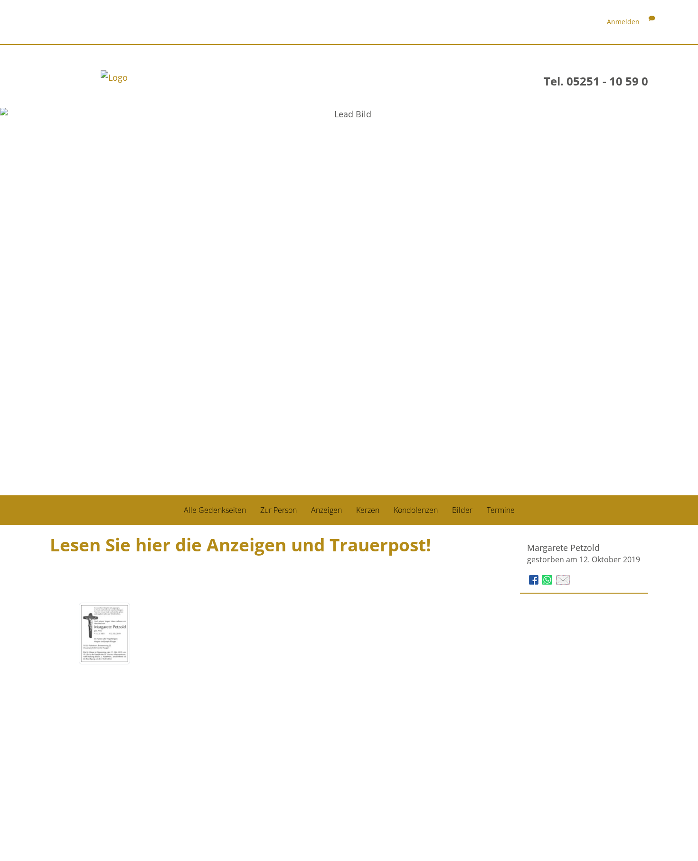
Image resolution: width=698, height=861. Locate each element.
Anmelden (623, 21)
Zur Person (278, 510)
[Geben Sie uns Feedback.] (652, 21)
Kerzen (367, 510)
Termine (501, 510)
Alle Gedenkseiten (215, 510)
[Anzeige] (104, 633)
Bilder (462, 510)
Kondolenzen (416, 510)
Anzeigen (326, 510)
